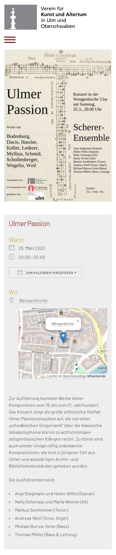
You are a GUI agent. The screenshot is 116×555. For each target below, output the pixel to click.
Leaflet (52, 375)
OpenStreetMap (74, 375)
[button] (63, 337)
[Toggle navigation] (10, 40)
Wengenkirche (33, 300)
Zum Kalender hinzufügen (49, 273)
